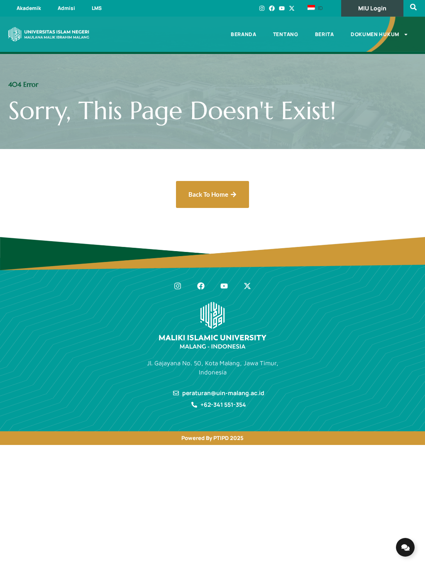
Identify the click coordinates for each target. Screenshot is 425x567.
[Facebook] (272, 8)
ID (319, 8)
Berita (324, 34)
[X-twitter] (292, 8)
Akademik (29, 8)
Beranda (243, 34)
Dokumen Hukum (375, 34)
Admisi (66, 8)
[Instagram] (262, 8)
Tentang (285, 34)
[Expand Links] (405, 547)
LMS (97, 8)
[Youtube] (282, 8)
